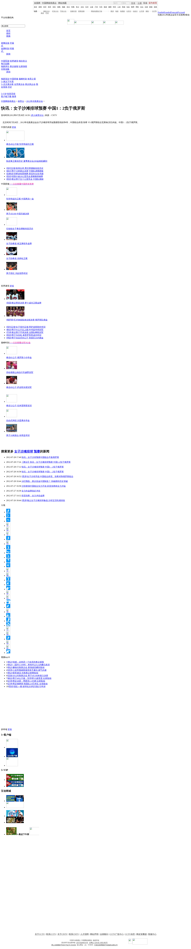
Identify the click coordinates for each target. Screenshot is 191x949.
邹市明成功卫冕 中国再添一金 (20, 199)
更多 (14, 127)
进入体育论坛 (37, 115)
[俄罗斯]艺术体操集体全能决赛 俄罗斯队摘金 (27, 320)
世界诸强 (14, 61)
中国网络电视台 (49, 3)
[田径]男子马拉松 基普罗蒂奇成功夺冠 (23, 335)
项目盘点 (23, 61)
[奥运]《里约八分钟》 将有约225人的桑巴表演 (28, 665)
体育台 (21, 101)
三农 (119, 7)
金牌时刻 (5, 48)
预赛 (37, 451)
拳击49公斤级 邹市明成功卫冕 (20, 144)
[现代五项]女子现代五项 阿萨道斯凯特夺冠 (25, 327)
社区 (128, 7)
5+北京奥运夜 (7, 84)
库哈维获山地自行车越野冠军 (19, 372)
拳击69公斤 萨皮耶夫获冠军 (19, 387)
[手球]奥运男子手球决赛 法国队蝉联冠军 (24, 332)
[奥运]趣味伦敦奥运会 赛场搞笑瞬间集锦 (25, 667)
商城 (123, 7)
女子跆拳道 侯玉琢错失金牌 (19, 243)
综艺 (54, 7)
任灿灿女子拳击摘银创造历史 (19, 229)
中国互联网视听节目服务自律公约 (106, 945)
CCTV (154, 11)
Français (174, 12)
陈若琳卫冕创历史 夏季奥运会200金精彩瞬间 (26, 161)
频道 (42, 13)
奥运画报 (14, 66)
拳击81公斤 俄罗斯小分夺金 (19, 357)
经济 (44, 7)
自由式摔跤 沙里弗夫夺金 (18, 420)
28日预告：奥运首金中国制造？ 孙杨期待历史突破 (45, 481)
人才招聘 (84, 934)
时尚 (114, 7)
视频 (8, 36)
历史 (10, 87)
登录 (133, 3)
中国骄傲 (14, 79)
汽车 (100, 7)
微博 (132, 7)
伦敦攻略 (5, 69)
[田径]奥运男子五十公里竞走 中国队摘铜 (24, 179)
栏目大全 (55, 11)
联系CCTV (51, 934)
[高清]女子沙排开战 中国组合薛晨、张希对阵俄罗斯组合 (47, 476)
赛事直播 (81, 11)
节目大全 (63, 11)
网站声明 (94, 934)
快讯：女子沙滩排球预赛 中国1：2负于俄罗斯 (43, 467)
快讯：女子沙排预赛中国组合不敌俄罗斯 (40, 457)
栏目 (47, 13)
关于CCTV (40, 934)
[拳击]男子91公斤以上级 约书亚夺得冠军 (24, 330)
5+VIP (3, 94)
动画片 (135, 11)
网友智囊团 (141, 934)
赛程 (8, 33)
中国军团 (5, 61)
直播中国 (73, 11)
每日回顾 (5, 64)
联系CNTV (74, 934)
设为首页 (153, 3)
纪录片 (129, 11)
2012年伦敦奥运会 (34, 101)
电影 (116, 11)
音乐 (68, 7)
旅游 (105, 7)
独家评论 (5, 66)
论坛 (141, 7)
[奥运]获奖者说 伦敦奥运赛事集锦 (22, 673)
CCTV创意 (130, 934)
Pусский (181, 12)
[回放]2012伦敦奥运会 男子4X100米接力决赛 (27, 675)
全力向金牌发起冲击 (31, 491)
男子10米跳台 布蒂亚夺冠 (18, 435)
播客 (147, 11)
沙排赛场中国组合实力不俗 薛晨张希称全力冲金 (44, 486)
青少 (77, 7)
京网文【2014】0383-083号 (98, 943)
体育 (49, 7)
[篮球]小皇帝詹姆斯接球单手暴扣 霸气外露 (27, 670)
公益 (91, 7)
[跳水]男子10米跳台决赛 (17, 171)
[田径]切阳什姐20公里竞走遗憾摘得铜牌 (24, 176)
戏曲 (63, 7)
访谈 (146, 7)
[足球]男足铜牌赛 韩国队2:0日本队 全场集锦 (27, 684)
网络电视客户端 (96, 11)
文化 (82, 7)
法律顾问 (104, 934)
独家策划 (5, 79)
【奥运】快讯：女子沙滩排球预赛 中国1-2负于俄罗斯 (46, 462)
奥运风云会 (30, 84)
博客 (137, 7)
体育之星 (32, 79)
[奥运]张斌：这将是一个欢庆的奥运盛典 (25, 662)
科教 (72, 7)
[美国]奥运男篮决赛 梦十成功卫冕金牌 (23, 303)
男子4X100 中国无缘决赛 (17, 214)
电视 (35, 11)
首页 (35, 7)
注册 (140, 3)
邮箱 (150, 7)
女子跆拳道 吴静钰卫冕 (17, 258)
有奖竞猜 (11, 94)
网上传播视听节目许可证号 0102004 (63, 945)
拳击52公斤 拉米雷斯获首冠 (19, 405)
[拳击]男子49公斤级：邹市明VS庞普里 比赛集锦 (29, 678)
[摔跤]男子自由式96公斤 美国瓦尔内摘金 (24, 338)
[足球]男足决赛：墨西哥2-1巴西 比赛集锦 (26, 681)
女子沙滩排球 (23, 451)
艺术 (86, 7)
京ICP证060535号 (82, 943)
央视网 (37, 3)
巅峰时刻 (23, 79)
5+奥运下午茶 (7, 81)
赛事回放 (5, 43)
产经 (96, 7)
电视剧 (122, 11)
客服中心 (152, 934)
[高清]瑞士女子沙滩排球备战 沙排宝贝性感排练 (43, 500)
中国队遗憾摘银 (36, 171)
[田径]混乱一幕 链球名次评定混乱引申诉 (26, 686)
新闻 (40, 7)
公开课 (141, 11)
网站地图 (62, 3)
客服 (145, 3)
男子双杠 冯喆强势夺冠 (17, 273)
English (161, 12)
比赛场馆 (23, 66)
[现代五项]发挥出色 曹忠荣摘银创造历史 (24, 168)
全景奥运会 (19, 84)
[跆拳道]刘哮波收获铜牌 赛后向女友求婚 (24, 174)
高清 (112, 11)
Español (167, 12)
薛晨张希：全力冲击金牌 (33, 496)
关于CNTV (62, 934)
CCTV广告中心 (117, 934)
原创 (8, 72)
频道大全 (46, 11)
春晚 (58, 7)
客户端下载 (6, 96)
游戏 (155, 7)
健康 (109, 7)
